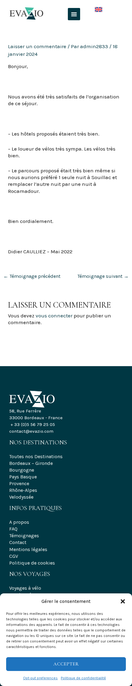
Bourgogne (21, 470)
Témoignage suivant (103, 276)
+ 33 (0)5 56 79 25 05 (32, 424)
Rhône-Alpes (23, 490)
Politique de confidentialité (83, 678)
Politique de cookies (32, 563)
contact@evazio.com (31, 431)
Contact (17, 542)
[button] (123, 601)
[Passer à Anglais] (94, 8)
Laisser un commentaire (37, 46)
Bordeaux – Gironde (31, 463)
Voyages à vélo (25, 588)
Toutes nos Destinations (36, 456)
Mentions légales (28, 549)
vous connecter (54, 315)
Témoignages (24, 535)
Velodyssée (21, 497)
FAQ (13, 529)
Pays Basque (23, 477)
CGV (13, 556)
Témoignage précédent (31, 276)
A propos (19, 522)
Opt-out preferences (40, 678)
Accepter (66, 664)
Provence (19, 483)
